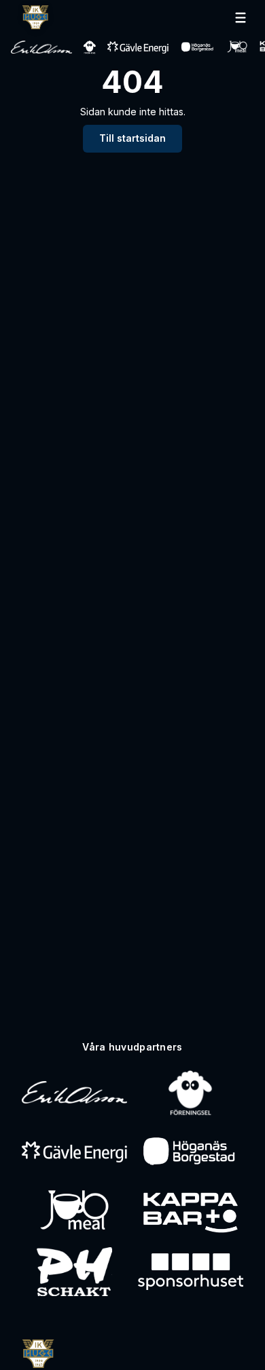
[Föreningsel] (190, 1092)
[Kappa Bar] (190, 1212)
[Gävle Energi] (74, 1152)
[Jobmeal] (74, 1212)
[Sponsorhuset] (190, 1271)
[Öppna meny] (240, 17)
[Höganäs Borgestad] (190, 1152)
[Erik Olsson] (74, 1092)
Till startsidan (132, 138)
